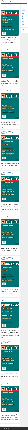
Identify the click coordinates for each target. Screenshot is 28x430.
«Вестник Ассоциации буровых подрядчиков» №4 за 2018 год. (7, 7)
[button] (23, 1)
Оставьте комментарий (4, 295)
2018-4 (2, 44)
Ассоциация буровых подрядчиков (7, 1)
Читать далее (10, 293)
